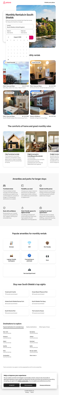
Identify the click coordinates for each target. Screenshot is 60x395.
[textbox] (12, 33)
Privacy (27, 392)
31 (8, 59)
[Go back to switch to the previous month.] (8, 37)
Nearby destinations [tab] (31, 327)
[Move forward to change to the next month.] (26, 37)
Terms (32, 392)
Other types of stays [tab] (44, 327)
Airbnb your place (49, 2)
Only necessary (28, 385)
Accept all (11, 385)
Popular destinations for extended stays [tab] (13, 327)
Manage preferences (45, 385)
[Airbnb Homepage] (7, 2)
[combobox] (19, 27)
